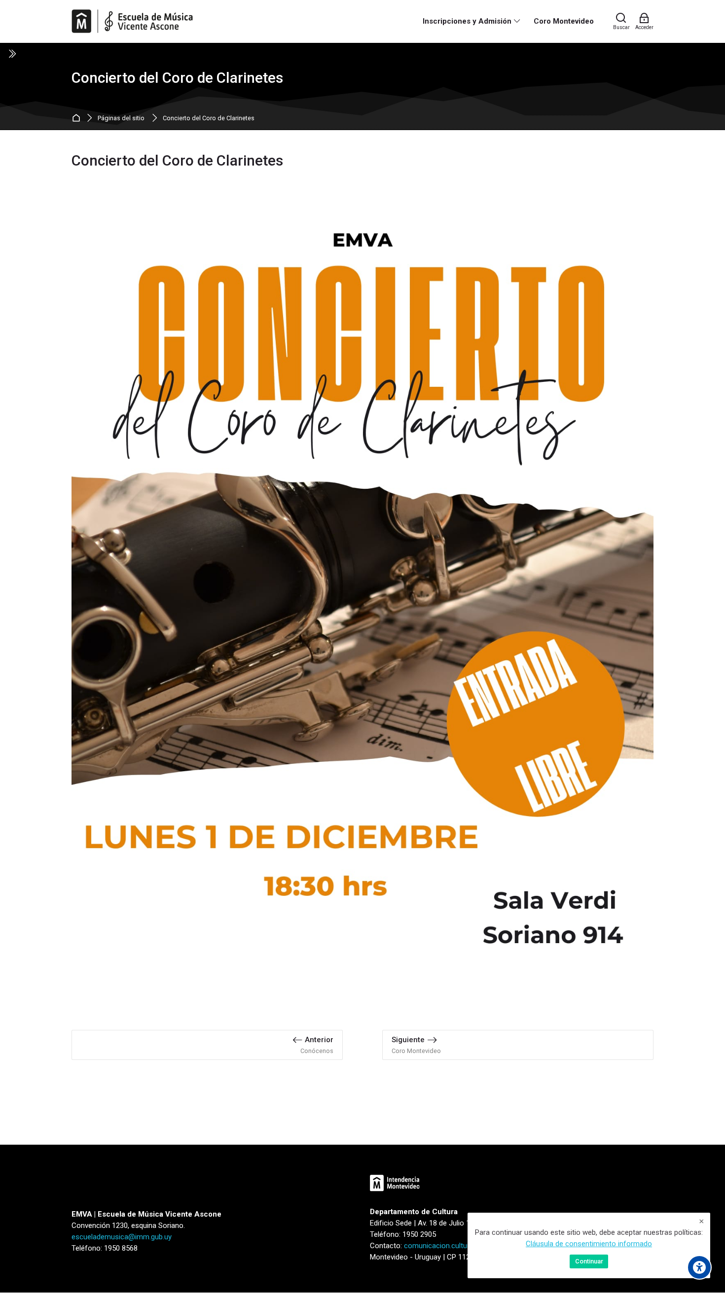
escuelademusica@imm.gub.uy (122, 1236)
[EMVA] (132, 21)
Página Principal (78, 118)
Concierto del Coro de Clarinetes (208, 118)
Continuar (589, 1261)
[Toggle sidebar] (11, 53)
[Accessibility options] (699, 1267)
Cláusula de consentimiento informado (589, 1243)
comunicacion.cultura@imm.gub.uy (460, 1245)
